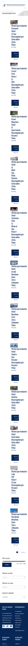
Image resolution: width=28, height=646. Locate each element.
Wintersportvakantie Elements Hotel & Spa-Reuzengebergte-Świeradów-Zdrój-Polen (19, 35)
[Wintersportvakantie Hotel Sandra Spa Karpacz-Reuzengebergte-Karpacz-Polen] (14, 345)
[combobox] (14, 577)
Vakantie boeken (17, 54)
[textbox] (14, 577)
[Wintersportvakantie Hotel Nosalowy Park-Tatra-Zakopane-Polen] (14, 305)
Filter (7, 564)
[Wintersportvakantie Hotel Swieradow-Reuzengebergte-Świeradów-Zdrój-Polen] (14, 428)
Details (16, 59)
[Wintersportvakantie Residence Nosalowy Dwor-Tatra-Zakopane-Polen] (14, 511)
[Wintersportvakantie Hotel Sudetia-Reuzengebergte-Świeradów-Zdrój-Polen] (14, 388)
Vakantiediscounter (19, 630)
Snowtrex (5, 597)
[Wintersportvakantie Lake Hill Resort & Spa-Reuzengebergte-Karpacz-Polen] (14, 468)
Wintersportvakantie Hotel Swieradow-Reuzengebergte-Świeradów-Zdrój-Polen (19, 439)
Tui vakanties (18, 611)
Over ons (4, 643)
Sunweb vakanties (19, 613)
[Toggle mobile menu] (25, 8)
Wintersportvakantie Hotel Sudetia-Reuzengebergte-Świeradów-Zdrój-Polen (19, 399)
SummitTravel (18, 620)
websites (17, 643)
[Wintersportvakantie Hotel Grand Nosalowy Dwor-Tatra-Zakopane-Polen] (14, 263)
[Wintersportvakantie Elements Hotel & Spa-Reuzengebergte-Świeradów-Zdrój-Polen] (14, 22)
